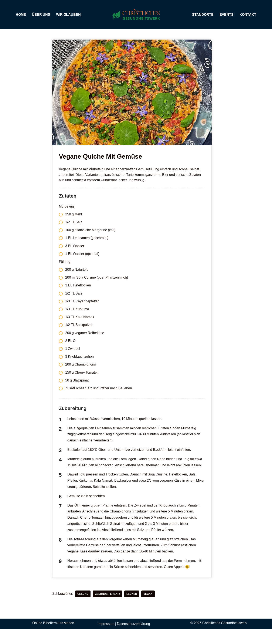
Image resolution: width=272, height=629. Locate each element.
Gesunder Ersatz (107, 593)
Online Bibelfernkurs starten (53, 623)
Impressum (106, 624)
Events (227, 14)
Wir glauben (68, 14)
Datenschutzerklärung (133, 624)
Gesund (82, 593)
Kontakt (247, 14)
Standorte (203, 14)
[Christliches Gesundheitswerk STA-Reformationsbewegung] (136, 14)
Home (21, 14)
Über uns (41, 14)
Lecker (131, 593)
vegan (148, 593)
